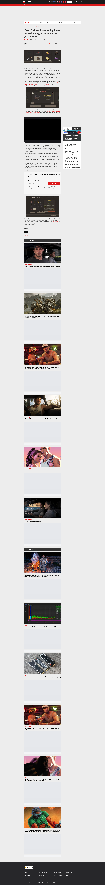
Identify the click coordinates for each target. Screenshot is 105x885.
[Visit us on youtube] (59, 2)
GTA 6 (41, 22)
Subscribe (70, 1)
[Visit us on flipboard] (63, 2)
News (26, 39)
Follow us (52, 43)
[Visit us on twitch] (61, 2)
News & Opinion (42, 5)
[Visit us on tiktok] (65, 2)
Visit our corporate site (68, 863)
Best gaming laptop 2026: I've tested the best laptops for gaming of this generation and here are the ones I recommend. (72, 159)
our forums (56, 221)
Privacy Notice (30, 187)
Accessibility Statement (57, 875)
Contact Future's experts (44, 872)
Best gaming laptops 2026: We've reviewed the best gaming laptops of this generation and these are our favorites (71, 145)
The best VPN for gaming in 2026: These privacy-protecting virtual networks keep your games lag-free (72, 137)
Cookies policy (28, 875)
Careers (68, 875)
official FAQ (57, 223)
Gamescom (34, 22)
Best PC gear (48, 22)
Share (27, 43)
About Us (26, 872)
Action (30, 26)
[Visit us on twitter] (56, 2)
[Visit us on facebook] (54, 2)
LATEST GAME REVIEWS (76, 129)
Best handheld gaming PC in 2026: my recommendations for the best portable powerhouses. (72, 166)
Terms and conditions (56, 872)
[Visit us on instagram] (58, 2)
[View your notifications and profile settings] (79, 2)
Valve (26, 231)
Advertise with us (42, 875)
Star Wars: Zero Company (60, 22)
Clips (70, 22)
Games (28, 5)
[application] (42, 129)
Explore (77, 5)
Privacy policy (69, 872)
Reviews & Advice (52, 5)
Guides (59, 5)
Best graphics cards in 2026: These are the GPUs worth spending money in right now (72, 153)
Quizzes (75, 22)
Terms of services (41, 186)
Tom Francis (31, 39)
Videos (64, 5)
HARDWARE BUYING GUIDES (67, 129)
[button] (81, 1)
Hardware (34, 5)
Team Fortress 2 (36, 26)
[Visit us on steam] (52, 2)
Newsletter (70, 5)
